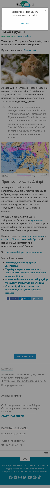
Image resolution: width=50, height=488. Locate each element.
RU (27, 23)
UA (22, 23)
